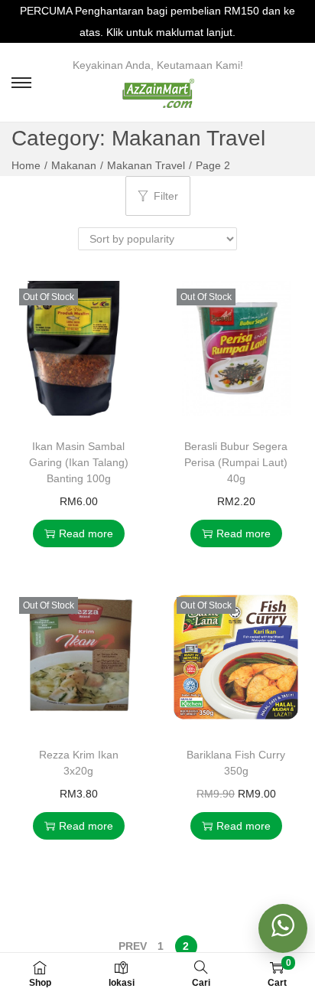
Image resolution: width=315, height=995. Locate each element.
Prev (133, 946)
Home (26, 165)
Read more (86, 533)
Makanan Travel (146, 165)
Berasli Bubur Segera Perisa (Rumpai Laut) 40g (235, 462)
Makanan (73, 165)
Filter (166, 196)
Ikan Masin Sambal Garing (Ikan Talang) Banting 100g (78, 462)
